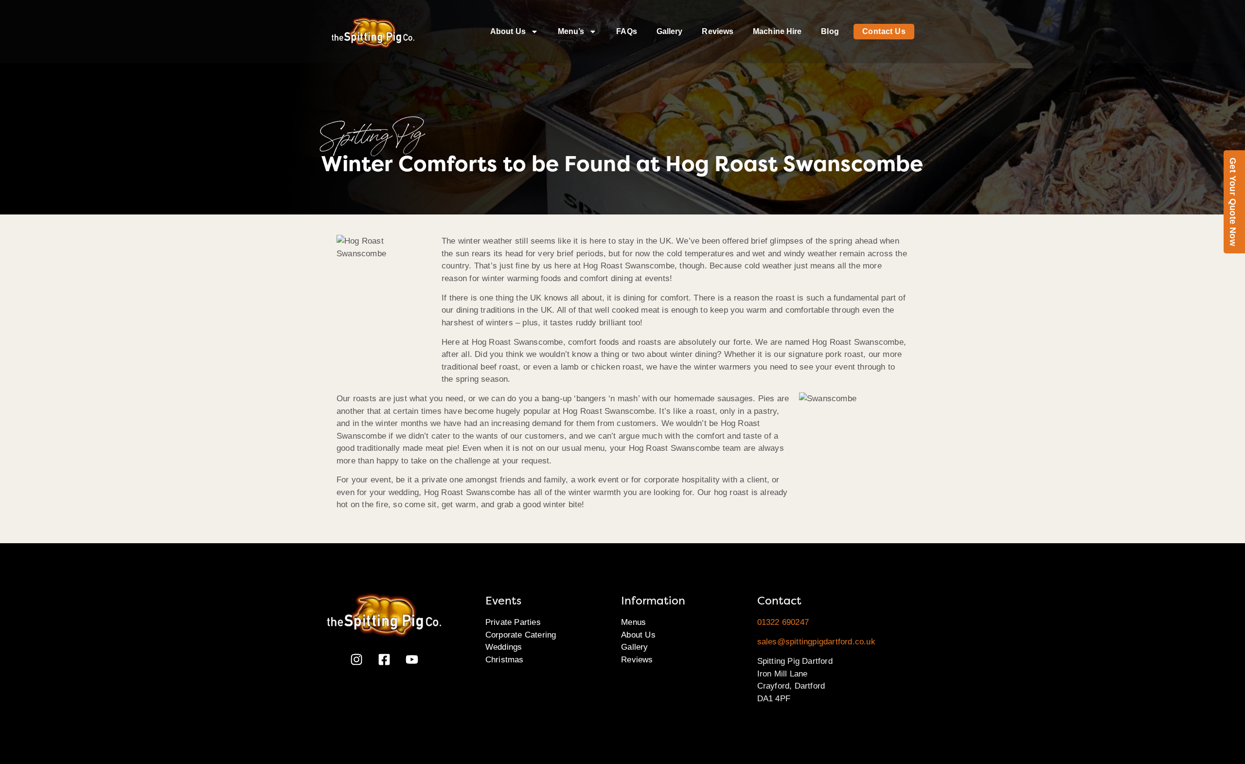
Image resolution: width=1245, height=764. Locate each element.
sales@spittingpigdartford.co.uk (816, 641)
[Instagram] (356, 659)
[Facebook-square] (384, 659)
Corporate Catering (520, 635)
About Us (508, 31)
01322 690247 (783, 622)
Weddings (503, 647)
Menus (633, 622)
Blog (829, 31)
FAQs (626, 31)
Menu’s (571, 31)
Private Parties (513, 622)
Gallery (670, 31)
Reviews (717, 31)
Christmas (504, 659)
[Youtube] (412, 659)
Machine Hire (777, 31)
